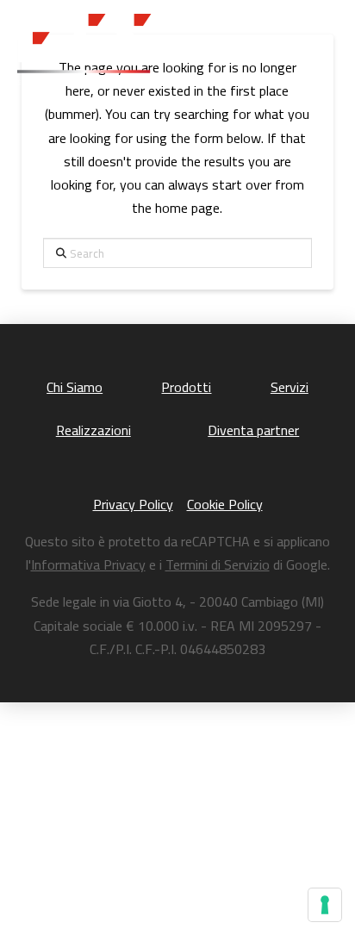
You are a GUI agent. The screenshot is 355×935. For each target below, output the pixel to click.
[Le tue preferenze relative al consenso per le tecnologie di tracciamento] (324, 904)
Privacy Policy (133, 504)
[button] (317, 49)
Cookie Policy (225, 504)
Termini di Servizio (217, 564)
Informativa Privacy (88, 564)
